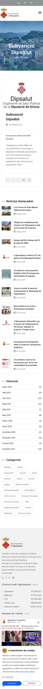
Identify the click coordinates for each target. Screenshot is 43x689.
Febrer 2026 (21, 421)
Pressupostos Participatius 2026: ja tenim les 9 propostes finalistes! (27, 344)
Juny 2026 (21, 398)
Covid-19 (22, 473)
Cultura (34, 473)
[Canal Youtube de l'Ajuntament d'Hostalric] (13, 577)
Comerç (20, 467)
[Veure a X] (38, 622)
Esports (19, 479)
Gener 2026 (21, 426)
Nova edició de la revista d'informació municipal (25, 307)
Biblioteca (7, 467)
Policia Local (22, 603)
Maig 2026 (21, 404)
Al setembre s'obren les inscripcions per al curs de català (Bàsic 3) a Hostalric (25, 362)
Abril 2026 (21, 410)
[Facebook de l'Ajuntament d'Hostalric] (6, 577)
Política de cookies (27, 672)
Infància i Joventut (22, 484)
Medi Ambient (29, 490)
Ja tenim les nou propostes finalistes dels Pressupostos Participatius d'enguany (26, 273)
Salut (27, 502)
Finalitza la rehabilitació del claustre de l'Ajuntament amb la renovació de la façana (27, 225)
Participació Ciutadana (29, 496)
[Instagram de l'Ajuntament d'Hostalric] (9, 577)
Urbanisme (8, 513)
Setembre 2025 (21, 449)
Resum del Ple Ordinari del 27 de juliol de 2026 (27, 241)
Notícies (24, 57)
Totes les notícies (24, 513)
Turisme (28, 507)
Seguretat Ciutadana (11, 507)
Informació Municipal (11, 490)
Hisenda (31, 479)
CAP (22, 599)
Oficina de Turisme (22, 607)
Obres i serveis (9, 496)
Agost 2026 (21, 387)
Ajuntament (22, 591)
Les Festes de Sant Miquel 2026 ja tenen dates (26, 208)
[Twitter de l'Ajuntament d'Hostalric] (2, 577)
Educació (7, 479)
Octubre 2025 (21, 443)
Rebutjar (32, 683)
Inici (16, 57)
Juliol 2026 (21, 393)
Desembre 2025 (21, 432)
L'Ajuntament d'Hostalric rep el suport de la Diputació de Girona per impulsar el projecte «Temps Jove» (27, 325)
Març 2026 (21, 415)
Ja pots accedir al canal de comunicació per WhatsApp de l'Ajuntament (27, 291)
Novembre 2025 (21, 438)
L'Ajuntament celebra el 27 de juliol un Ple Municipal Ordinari (27, 256)
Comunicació (8, 473)
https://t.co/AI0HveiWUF (26, 628)
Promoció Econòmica (11, 502)
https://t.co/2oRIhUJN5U (10, 628)
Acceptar (12, 683)
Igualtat (7, 484)
